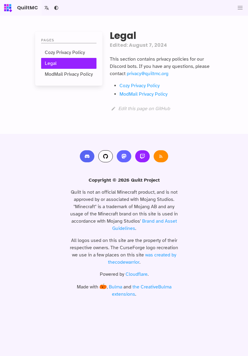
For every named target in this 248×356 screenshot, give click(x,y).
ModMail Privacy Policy (69, 74)
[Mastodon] (124, 156)
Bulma (115, 287)
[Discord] (87, 156)
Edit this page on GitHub (144, 109)
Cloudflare (137, 274)
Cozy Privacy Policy (65, 52)
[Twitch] (142, 156)
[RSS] (161, 156)
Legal (51, 63)
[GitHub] (105, 156)
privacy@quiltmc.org (147, 74)
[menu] (240, 8)
